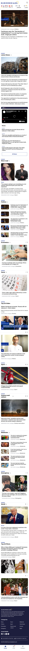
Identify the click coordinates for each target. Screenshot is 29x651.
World (16, 537)
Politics (17, 29)
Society (14, 313)
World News (22, 624)
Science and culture (19, 423)
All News (14, 154)
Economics (18, 266)
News (2, 622)
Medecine (22, 439)
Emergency (19, 497)
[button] (23, 647)
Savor (15, 193)
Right (13, 357)
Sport (16, 389)
